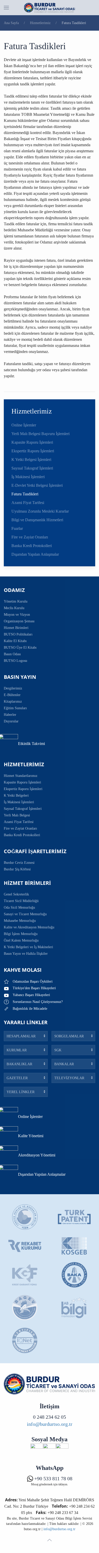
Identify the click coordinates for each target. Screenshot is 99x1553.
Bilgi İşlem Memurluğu (21, 934)
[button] (6, 7)
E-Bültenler (12, 695)
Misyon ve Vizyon (17, 614)
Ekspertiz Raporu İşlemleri (32, 451)
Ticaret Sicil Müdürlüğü (21, 901)
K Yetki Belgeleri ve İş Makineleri (28, 947)
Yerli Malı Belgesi (17, 815)
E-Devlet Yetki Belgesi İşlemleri (37, 485)
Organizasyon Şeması (19, 621)
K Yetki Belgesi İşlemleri (31, 459)
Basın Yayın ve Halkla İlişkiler (26, 954)
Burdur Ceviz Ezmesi (19, 863)
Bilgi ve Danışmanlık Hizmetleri (37, 520)
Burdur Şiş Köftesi (17, 869)
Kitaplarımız (13, 701)
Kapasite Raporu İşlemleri (32, 442)
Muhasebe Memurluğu (20, 921)
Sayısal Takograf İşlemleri (32, 468)
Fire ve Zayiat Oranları (29, 537)
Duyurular (11, 721)
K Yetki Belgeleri (16, 795)
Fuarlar (17, 528)
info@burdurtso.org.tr (49, 1424)
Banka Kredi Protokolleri (31, 546)
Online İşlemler (23, 425)
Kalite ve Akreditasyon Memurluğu (29, 927)
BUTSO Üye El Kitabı (20, 647)
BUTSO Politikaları (18, 634)
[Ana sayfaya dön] (49, 7)
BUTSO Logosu (15, 661)
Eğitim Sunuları (15, 708)
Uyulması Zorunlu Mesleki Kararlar (40, 511)
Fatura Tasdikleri (24, 494)
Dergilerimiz (13, 688)
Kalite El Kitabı (15, 641)
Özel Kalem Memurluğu (21, 940)
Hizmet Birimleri (16, 628)
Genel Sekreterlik (16, 894)
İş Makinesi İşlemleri (28, 477)
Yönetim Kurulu (15, 601)
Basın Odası (12, 654)
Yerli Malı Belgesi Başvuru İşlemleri (40, 434)
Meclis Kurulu (14, 608)
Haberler (10, 715)
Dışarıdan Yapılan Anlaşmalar (35, 554)
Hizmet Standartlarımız (20, 776)
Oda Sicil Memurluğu (19, 907)
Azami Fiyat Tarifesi (27, 502)
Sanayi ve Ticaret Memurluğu (25, 914)
